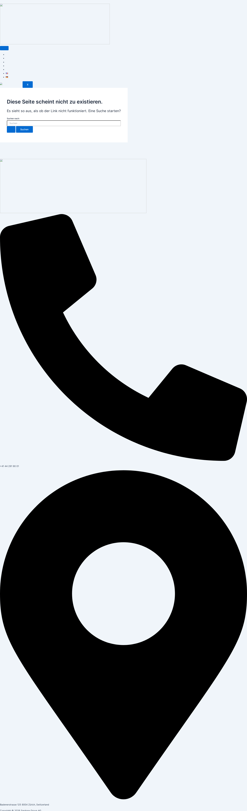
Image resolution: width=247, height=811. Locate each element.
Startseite (11, 54)
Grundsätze (12, 65)
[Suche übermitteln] (11, 129)
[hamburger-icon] (4, 48)
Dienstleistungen (15, 62)
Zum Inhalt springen (10, 1)
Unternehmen (13, 58)
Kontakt (10, 69)
